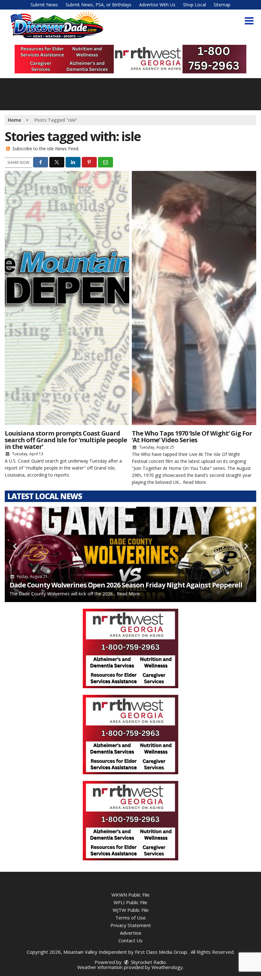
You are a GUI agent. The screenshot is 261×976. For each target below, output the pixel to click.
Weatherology (167, 967)
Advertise (130, 933)
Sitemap (222, 5)
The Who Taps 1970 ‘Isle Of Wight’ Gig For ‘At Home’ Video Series (192, 436)
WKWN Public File (130, 894)
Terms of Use (130, 917)
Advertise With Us (157, 5)
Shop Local (194, 5)
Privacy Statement (130, 925)
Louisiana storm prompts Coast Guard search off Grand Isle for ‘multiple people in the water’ (66, 440)
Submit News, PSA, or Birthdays (98, 5)
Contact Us (130, 940)
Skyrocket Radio (148, 962)
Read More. (195, 482)
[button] (249, 21)
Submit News (44, 5)
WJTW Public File (131, 910)
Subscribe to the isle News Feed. (45, 149)
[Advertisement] (130, 59)
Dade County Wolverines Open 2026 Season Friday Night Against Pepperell (126, 584)
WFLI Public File (130, 902)
